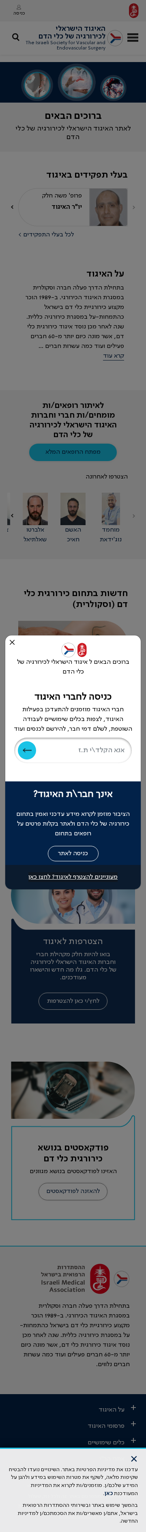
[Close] (12, 642)
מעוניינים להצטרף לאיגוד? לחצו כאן (73, 877)
